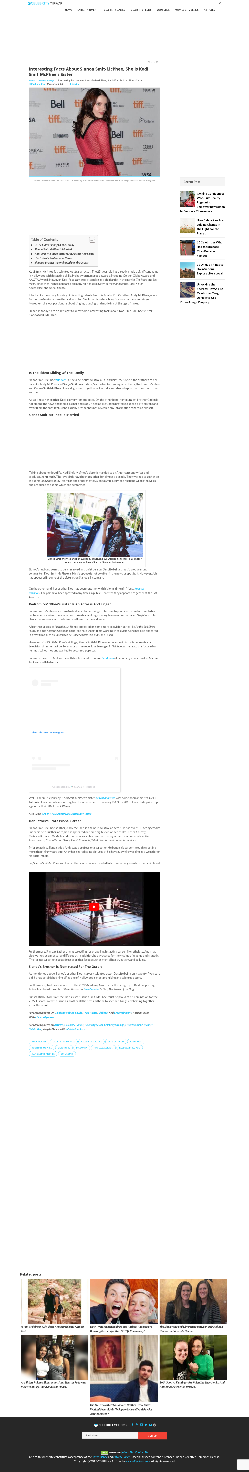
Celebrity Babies (74, 1025)
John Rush (135, 1041)
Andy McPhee (39, 1041)
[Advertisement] (124, 31)
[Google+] (137, 1424)
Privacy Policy (121, 1457)
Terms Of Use (100, 1457)
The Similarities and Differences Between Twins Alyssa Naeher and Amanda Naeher (191, 1329)
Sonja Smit (67, 1054)
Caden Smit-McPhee (64, 1041)
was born (60, 380)
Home (32, 80)
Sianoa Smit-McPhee (43, 1054)
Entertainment (134, 1025)
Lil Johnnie (64, 1047)
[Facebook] (132, 1424)
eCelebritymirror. (76, 1029)
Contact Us (141, 1452)
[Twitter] (146, 1424)
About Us (127, 1452)
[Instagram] (141, 1424)
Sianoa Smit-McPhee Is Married (53, 249)
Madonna (81, 1047)
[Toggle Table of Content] (90, 240)
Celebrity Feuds (94, 1025)
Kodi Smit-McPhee (42, 1047)
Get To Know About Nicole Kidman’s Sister (66, 814)
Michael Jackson (103, 1047)
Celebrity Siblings (46, 80)
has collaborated (105, 798)
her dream (108, 658)
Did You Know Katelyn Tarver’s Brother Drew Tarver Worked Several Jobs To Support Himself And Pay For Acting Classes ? (121, 1409)
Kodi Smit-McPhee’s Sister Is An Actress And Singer (64, 253)
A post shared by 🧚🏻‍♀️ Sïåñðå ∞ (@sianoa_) (74, 786)
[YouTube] (151, 1424)
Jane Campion (116, 1041)
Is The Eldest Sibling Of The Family (54, 245)
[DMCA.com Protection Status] (111, 1452)
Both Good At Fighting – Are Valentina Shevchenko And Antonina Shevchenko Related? (192, 1385)
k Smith (75, 84)
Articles (58, 1025)
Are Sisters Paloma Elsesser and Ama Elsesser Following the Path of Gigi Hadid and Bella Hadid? (53, 1385)
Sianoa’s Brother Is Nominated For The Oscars (62, 262)
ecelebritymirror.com (138, 1461)
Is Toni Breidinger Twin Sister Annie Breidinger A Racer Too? (52, 1329)
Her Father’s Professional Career (54, 258)
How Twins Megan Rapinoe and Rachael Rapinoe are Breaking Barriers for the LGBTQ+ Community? (121, 1329)
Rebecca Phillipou (129, 1047)
